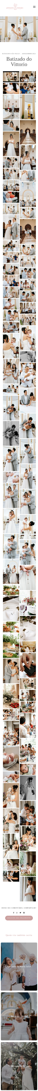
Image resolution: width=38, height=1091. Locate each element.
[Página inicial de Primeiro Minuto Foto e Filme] (14, 7)
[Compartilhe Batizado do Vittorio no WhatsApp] (17, 913)
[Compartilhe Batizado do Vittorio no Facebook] (13, 913)
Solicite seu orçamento (19, 918)
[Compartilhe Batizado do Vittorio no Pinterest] (24, 913)
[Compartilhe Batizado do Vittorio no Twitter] (20, 913)
